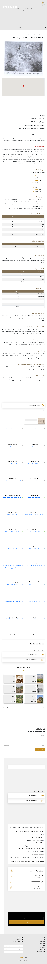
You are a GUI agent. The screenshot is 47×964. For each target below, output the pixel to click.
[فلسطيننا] (43, 3)
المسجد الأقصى (42, 943)
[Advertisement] (23, 20)
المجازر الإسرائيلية (19, 939)
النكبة (44, 939)
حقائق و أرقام (42, 947)
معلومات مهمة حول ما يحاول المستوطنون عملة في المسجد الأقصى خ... (27, 861)
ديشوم (36, 189)
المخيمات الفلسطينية (19, 937)
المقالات (43, 945)
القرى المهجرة (42, 941)
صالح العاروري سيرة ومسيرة (38, 837)
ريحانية (36, 180)
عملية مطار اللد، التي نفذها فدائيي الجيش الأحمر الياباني (31, 848)
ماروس (33, 187)
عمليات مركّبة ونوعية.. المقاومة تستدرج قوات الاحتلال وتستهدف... (29, 831)
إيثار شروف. (20, 958)
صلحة (36, 176)
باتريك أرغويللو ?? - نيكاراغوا (37, 843)
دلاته (33, 182)
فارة (33, 178)
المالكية (32, 192)
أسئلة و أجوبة (42, 949)
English (23, 10)
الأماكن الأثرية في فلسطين (18, 941)
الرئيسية (43, 937)
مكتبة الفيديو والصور (41, 951)
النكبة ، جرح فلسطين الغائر (38, 854)
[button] (23, 86)
